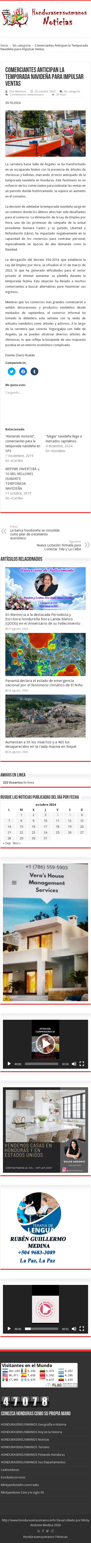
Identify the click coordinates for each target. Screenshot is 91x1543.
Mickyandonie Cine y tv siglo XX (22, 1492)
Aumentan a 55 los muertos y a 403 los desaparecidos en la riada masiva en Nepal (40, 744)
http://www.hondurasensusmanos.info (29, 1520)
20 (81, 826)
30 (33, 838)
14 (9, 826)
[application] (45, 1044)
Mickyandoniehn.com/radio (20, 1485)
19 (69, 826)
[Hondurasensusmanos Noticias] (45, 15)
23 (33, 832)
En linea (18, 782)
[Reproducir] (9, 1063)
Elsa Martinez (17, 91)
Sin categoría (21, 45)
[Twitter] (47, 1531)
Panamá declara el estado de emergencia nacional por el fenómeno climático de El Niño (44, 683)
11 (57, 821)
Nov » (17, 843)
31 (45, 838)
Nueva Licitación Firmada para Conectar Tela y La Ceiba (59, 545)
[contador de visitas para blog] (25, 1401)
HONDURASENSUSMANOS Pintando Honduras (33, 1454)
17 (45, 826)
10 (45, 821)
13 (81, 821)
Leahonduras (10, 1470)
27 (81, 832)
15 (21, 826)
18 (57, 826)
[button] (45, 1044)
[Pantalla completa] (81, 1063)
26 (69, 832)
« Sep (7, 843)
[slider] (41, 1064)
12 (69, 821)
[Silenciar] (74, 1063)
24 (45, 832)
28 (9, 838)
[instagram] (52, 1531)
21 (9, 832)
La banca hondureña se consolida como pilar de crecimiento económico (34, 532)
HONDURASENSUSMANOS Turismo (25, 1447)
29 (21, 838)
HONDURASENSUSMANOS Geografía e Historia (33, 1424)
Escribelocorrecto (13, 1477)
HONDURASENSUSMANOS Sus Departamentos (33, 1462)
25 (57, 832)
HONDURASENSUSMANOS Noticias (25, 1439)
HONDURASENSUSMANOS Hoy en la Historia (31, 1432)
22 (21, 832)
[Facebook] (42, 1531)
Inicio (4, 45)
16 (33, 826)
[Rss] (39, 1531)
